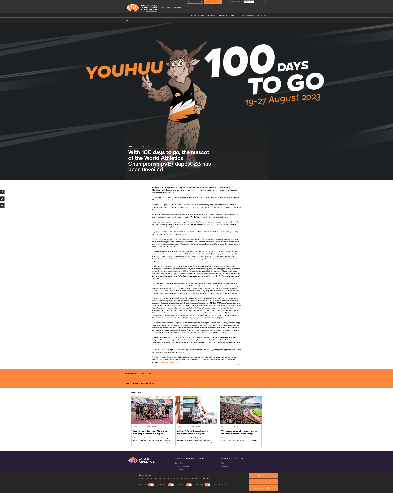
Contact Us (179, 463)
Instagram (224, 466)
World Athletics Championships (137, 383)
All (127, 20)
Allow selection (263, 482)
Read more (168, 443)
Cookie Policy (205, 478)
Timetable (177, 8)
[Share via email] (2, 205)
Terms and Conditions (182, 466)
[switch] (171, 484)
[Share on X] (2, 198)
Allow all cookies (264, 476)
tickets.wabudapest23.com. (170, 362)
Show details (218, 485)
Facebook (224, 463)
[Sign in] (265, 1)
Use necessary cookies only (264, 488)
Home (162, 8)
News (169, 8)
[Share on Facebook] (2, 192)
